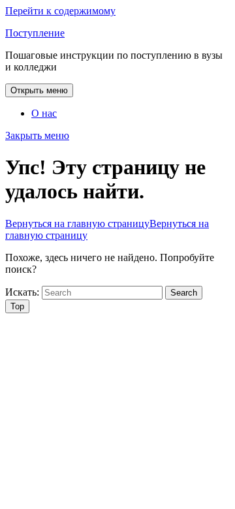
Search (183, 293)
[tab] (39, 90)
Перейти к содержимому (60, 10)
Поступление (35, 33)
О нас (44, 113)
